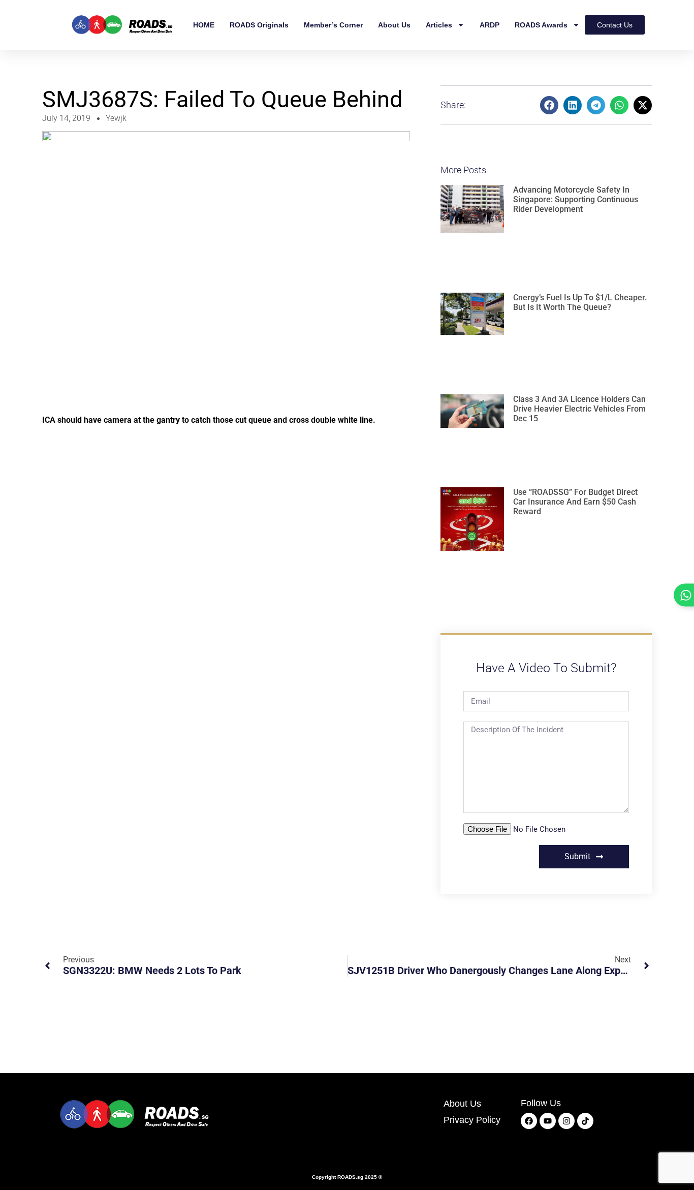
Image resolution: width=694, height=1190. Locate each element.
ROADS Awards (541, 25)
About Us (394, 25)
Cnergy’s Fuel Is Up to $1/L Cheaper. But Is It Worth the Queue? (580, 302)
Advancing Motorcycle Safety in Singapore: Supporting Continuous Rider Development (575, 199)
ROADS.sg (350, 1177)
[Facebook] (529, 1121)
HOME (203, 25)
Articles (439, 25)
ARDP (489, 25)
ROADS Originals (259, 25)
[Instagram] (566, 1121)
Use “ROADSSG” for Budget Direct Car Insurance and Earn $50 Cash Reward (575, 501)
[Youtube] (548, 1121)
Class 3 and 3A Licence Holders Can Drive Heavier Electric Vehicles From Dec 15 (579, 408)
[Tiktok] (585, 1121)
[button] (549, 105)
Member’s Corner (333, 25)
